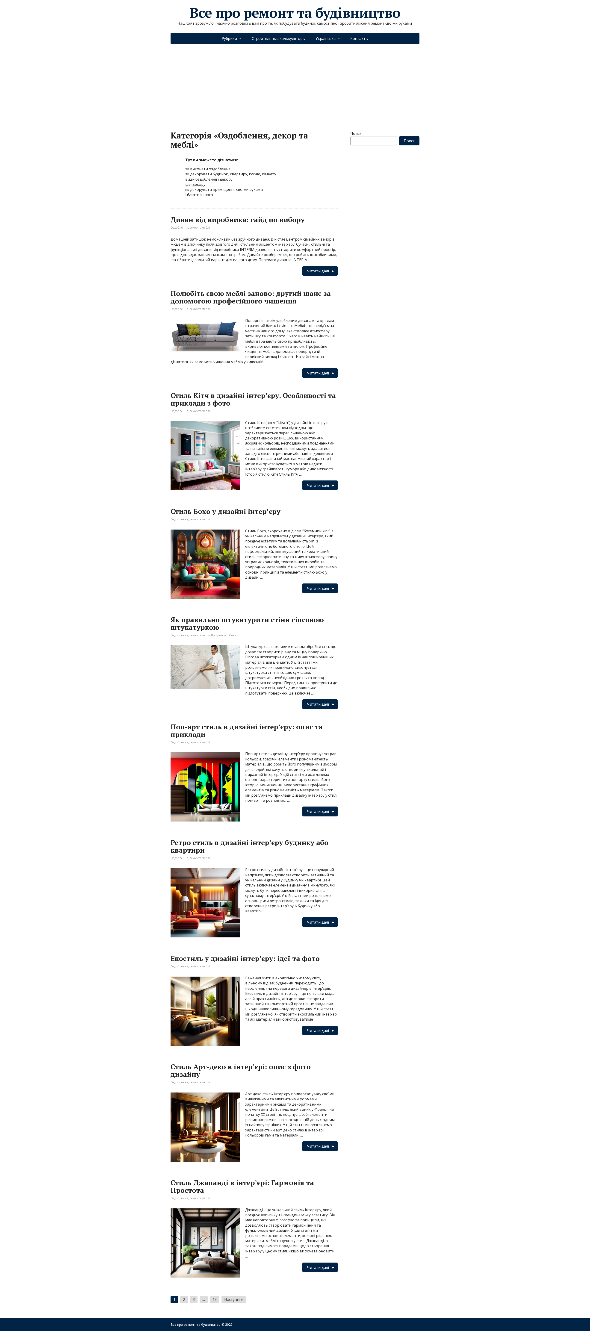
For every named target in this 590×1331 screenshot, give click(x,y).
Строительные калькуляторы (278, 38)
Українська (326, 38)
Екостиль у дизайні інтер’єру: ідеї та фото (245, 958)
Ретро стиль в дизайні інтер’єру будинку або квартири (249, 846)
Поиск (355, 133)
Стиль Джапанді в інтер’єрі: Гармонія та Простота (242, 1186)
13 (214, 1299)
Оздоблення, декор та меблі (190, 228)
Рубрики (229, 38)
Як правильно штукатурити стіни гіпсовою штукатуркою (247, 623)
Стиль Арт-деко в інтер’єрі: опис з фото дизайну (241, 1070)
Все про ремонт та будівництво (295, 12)
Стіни (232, 635)
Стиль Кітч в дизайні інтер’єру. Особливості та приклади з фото (253, 399)
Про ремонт (219, 635)
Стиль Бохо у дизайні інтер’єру (225, 511)
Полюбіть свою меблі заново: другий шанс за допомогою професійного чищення (251, 297)
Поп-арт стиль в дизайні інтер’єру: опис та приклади (247, 730)
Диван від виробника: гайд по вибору (238, 219)
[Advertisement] (295, 83)
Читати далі (318, 271)
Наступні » (233, 1299)
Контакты (359, 38)
